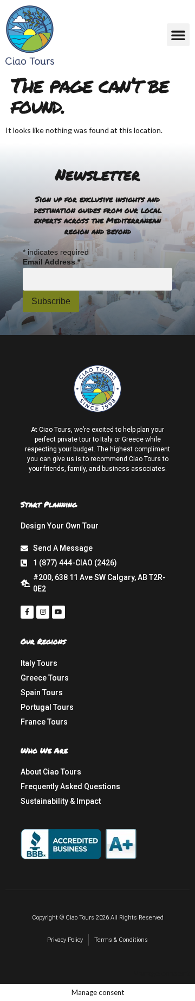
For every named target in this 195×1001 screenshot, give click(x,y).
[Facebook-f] (27, 612)
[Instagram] (42, 612)
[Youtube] (58, 612)
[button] (178, 34)
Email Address (51, 261)
